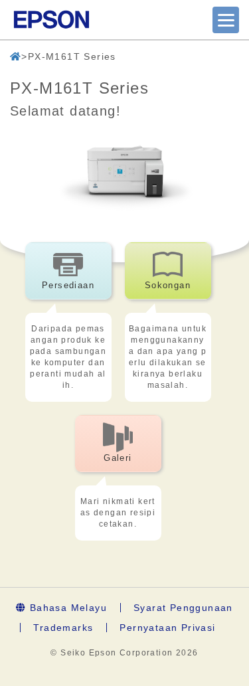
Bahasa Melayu (66, 607)
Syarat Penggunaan (183, 607)
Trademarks (63, 627)
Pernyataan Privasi (167, 627)
